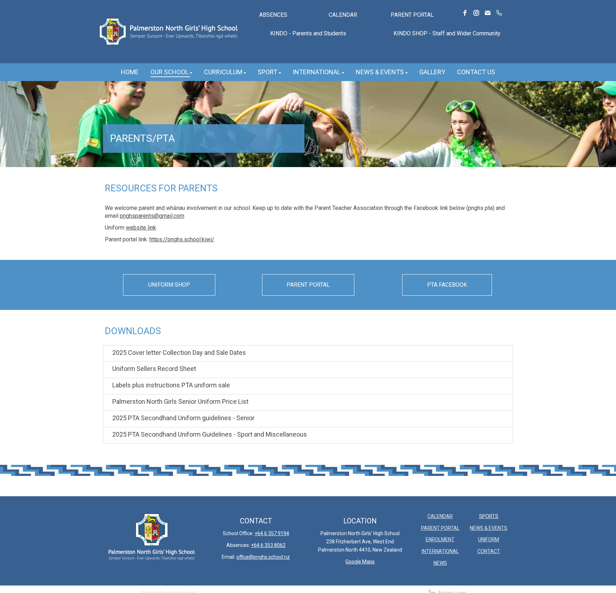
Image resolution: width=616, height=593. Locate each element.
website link (141, 227)
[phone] (499, 13)
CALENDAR (343, 14)
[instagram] (476, 13)
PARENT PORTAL (412, 14)
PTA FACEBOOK (447, 284)
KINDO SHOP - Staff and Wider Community (447, 33)
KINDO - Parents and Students (308, 33)
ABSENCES (273, 14)
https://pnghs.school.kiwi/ (181, 239)
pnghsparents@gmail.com (152, 215)
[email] (487, 13)
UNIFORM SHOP (169, 284)
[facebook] (465, 13)
